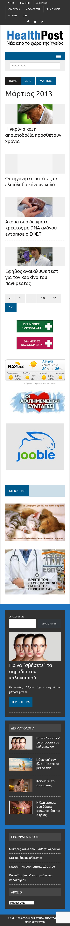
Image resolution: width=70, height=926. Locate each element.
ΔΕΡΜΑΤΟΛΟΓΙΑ (22, 728)
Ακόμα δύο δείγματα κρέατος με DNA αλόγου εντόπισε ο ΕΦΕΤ (31, 227)
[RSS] (42, 21)
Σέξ (25, 15)
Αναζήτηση (16, 616)
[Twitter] (35, 21)
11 (55, 298)
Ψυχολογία (53, 9)
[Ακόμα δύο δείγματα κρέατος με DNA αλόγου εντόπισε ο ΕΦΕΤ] (35, 214)
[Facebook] (28, 21)
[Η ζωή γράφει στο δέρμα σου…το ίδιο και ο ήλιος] (20, 811)
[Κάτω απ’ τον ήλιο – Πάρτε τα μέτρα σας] (20, 769)
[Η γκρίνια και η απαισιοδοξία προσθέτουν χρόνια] (35, 121)
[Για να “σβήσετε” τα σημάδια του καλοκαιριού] (35, 659)
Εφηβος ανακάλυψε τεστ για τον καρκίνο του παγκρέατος (31, 277)
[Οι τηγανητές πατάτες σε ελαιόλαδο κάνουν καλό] (35, 171)
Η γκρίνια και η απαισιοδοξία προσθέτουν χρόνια (33, 135)
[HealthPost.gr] (35, 38)
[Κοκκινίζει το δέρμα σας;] (20, 790)
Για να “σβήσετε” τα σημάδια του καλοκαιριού (30, 671)
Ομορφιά (14, 9)
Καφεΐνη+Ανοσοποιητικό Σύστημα (32, 866)
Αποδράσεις (33, 9)
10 (43, 298)
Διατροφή (42, 3)
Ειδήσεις (25, 3)
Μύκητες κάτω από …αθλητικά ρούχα (34, 849)
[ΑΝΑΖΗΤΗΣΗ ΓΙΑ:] (35, 65)
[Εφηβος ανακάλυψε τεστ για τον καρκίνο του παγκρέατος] (35, 263)
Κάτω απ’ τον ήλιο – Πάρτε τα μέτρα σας (47, 764)
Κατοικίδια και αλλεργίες (25, 857)
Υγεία (11, 3)
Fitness (12, 15)
